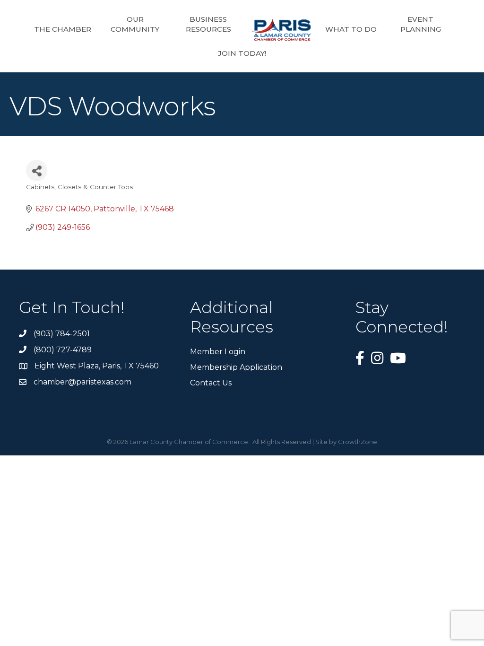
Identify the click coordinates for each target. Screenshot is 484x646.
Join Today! (242, 53)
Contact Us (211, 382)
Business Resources (208, 24)
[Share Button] (36, 170)
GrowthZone (357, 441)
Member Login (217, 351)
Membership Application (236, 367)
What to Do (351, 29)
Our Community (135, 24)
